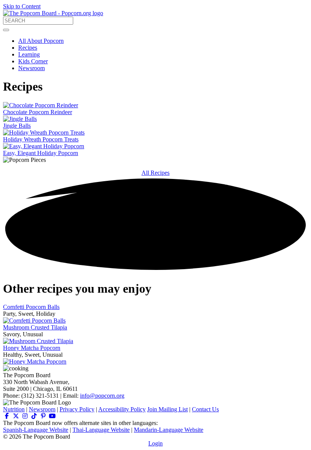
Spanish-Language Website (35, 429)
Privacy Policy (77, 409)
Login (155, 443)
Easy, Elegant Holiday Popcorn (40, 153)
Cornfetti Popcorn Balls (31, 307)
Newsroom (31, 68)
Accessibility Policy (122, 409)
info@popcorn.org (102, 395)
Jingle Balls (17, 125)
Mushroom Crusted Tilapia (35, 327)
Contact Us (205, 409)
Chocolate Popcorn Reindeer (37, 112)
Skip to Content (22, 6)
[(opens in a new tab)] (7, 416)
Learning (29, 54)
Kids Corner (33, 61)
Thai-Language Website (101, 429)
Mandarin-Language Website (168, 429)
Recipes (27, 47)
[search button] (6, 30)
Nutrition (14, 409)
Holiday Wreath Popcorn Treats (41, 139)
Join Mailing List (167, 409)
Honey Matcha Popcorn (31, 348)
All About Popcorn (41, 41)
